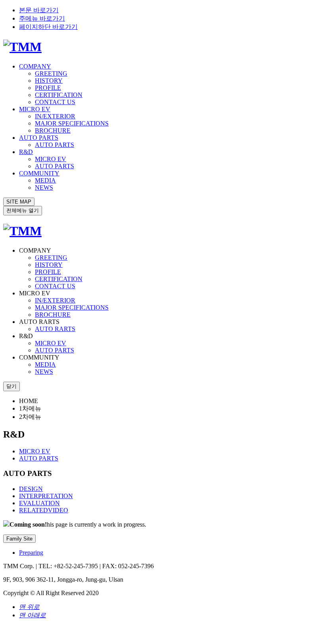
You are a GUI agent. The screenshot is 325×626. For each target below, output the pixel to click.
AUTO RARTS (55, 328)
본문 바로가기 (39, 10)
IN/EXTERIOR (55, 116)
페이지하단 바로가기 (48, 26)
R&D (26, 151)
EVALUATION (39, 503)
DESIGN (31, 488)
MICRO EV (34, 109)
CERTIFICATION (58, 94)
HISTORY (49, 80)
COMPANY (35, 66)
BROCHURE (53, 130)
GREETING (51, 73)
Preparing (31, 552)
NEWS (44, 187)
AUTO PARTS (38, 137)
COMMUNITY (39, 173)
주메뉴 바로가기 (42, 18)
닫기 (11, 386)
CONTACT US (55, 102)
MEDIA (45, 180)
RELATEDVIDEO (43, 510)
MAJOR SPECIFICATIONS (72, 123)
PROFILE (48, 87)
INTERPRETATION (46, 496)
